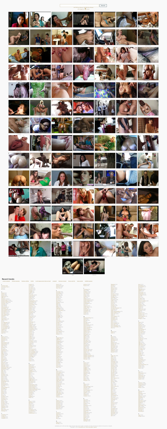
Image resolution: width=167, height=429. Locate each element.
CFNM (30, 297)
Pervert (85, 416)
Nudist (85, 375)
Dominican (31, 382)
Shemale (113, 375)
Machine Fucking (87, 317)
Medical (85, 330)
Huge (57, 391)
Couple (30, 337)
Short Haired (114, 378)
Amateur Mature (5, 301)
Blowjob (3, 385)
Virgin (139, 386)
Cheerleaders (32, 304)
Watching (140, 393)
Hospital (58, 386)
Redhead (113, 339)
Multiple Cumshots (88, 355)
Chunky (30, 309)
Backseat (3, 339)
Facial (57, 294)
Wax (139, 394)
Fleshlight (58, 316)
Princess (113, 302)
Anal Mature (4, 311)
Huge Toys (58, 392)
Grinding (58, 362)
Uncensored (141, 373)
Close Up (31, 316)
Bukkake (3, 406)
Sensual (112, 367)
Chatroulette (31, 302)
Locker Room (86, 307)
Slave (112, 392)
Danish (30, 368)
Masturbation (87, 324)
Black (2, 379)
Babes (2, 336)
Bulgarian (3, 407)
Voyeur (139, 387)
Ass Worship (4, 328)
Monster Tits (86, 350)
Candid (30, 284)
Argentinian (3, 318)
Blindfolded (3, 381)
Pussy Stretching (114, 326)
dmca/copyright (89, 427)
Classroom (31, 311)
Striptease (140, 305)
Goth (57, 357)
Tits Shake (140, 349)
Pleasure (113, 288)
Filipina (57, 307)
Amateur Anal (4, 300)
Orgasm (85, 392)
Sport (139, 284)
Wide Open (140, 405)
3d (1, 288)
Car (29, 286)
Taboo (139, 322)
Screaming (113, 362)
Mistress (85, 342)
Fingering (58, 308)
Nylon (85, 379)
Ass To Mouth (4, 327)
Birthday (3, 374)
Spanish (112, 411)
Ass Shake (3, 324)
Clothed (30, 317)
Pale (84, 402)
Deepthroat (31, 371)
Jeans (57, 415)
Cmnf (30, 319)
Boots (2, 389)
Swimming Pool (141, 316)
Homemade (58, 383)
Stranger (140, 298)
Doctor (30, 377)
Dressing (31, 391)
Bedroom (3, 362)
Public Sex (113, 313)
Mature (85, 326)
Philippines (86, 419)
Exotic (57, 284)
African (2, 295)
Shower (112, 381)
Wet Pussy (140, 400)
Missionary (86, 341)
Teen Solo (140, 332)
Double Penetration (33, 389)
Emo (30, 403)
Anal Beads (3, 308)
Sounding (113, 408)
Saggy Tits (113, 355)
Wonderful (140, 407)
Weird (139, 398)
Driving (30, 394)
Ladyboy (85, 291)
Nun (84, 376)
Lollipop (85, 308)
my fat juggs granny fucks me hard (43, 281)
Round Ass (113, 349)
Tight (139, 342)
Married (85, 320)
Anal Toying (3, 314)
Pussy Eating (114, 323)
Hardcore (58, 375)
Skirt (112, 389)
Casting (30, 290)
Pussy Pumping (114, 325)
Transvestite (141, 359)
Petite (85, 417)
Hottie (57, 388)
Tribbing (140, 361)
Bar (2, 348)
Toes (139, 350)
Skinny (112, 388)
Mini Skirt (86, 340)
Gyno (57, 367)
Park (85, 406)
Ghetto (57, 347)
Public (112, 310)
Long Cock (86, 309)
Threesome (140, 338)
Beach (2, 355)
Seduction (113, 366)
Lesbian (85, 298)
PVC (112, 327)
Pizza (112, 286)
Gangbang (58, 341)
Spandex (113, 409)
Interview (58, 407)
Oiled (85, 385)
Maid (85, 319)
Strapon (140, 302)
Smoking (113, 399)
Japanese (58, 413)
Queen (112, 331)
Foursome (58, 327)
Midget (85, 335)
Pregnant (113, 299)
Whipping (140, 401)
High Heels (58, 380)
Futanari (58, 334)
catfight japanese (88, 281)
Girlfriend (58, 348)
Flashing (58, 315)
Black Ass (3, 380)
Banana (3, 347)
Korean (85, 285)
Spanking (113, 412)
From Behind (59, 331)
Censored (31, 296)
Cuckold (30, 345)
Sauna (112, 358)
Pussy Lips (113, 324)
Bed (2, 361)
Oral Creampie (87, 390)
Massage (85, 322)
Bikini (2, 372)
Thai (139, 336)
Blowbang (3, 383)
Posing (112, 296)
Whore (139, 404)
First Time (58, 309)
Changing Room (32, 300)
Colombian (31, 327)
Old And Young (87, 386)
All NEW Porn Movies (88, 7)
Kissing (57, 423)
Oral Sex (85, 391)
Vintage (140, 385)
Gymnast (58, 366)
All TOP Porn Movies (78, 7)
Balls (2, 346)
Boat (2, 386)
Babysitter (3, 338)
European (31, 409)
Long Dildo (86, 310)
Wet (139, 399)
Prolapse (113, 305)
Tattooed (140, 325)
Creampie (31, 340)
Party (85, 409)
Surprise (140, 312)
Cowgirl (30, 338)
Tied (139, 341)
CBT (30, 293)
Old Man (85, 387)
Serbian (112, 368)
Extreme (58, 286)
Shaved (112, 373)
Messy (85, 333)
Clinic (30, 313)
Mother (85, 353)
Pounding (113, 297)
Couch (30, 335)
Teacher (140, 327)
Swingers (140, 318)
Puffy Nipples (114, 316)
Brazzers (3, 397)
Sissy (112, 383)
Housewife (58, 389)
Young (139, 416)
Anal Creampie (4, 309)
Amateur (3, 298)
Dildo (30, 374)
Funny (57, 332)
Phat (85, 418)
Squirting (140, 289)
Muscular (86, 359)
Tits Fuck (140, 348)
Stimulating (140, 293)
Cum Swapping (32, 352)
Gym (57, 364)
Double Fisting (32, 388)
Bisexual (3, 375)
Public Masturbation (115, 311)
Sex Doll (113, 369)
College (30, 325)
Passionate (86, 410)
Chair (30, 299)
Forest (57, 325)
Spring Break (141, 286)
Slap (112, 391)
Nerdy (85, 371)
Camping (3, 417)
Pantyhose (86, 405)
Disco (30, 376)
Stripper (140, 304)
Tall (139, 323)
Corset (30, 332)
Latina (85, 295)
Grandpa (58, 359)
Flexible (58, 317)
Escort (30, 407)
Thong (139, 337)
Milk (84, 339)
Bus (2, 408)
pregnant (55, 281)
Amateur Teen (4, 302)
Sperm (112, 414)
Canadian (3, 418)
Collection (31, 324)
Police (112, 290)
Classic (30, 310)
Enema (30, 404)
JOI (57, 418)
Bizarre (3, 377)
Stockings (140, 295)
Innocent (58, 403)
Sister (112, 385)
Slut (112, 396)
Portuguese (113, 295)
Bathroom (3, 350)
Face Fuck (58, 291)
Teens (139, 334)
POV (112, 298)
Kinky (57, 422)
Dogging (30, 378)
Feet (57, 301)
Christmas (31, 306)
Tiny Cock (140, 345)
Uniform (140, 377)
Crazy (30, 339)
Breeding (3, 399)
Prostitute (113, 309)
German (58, 346)
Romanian (113, 346)
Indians (57, 400)
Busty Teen (3, 409)
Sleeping (113, 393)
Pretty (112, 300)
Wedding (140, 397)
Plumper (113, 289)
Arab (2, 317)
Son (112, 407)
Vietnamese (141, 383)
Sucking (140, 310)
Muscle (85, 357)
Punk (112, 320)
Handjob (58, 374)
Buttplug (3, 410)
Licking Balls (86, 303)
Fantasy (57, 297)
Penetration (86, 412)
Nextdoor (86, 372)
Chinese (30, 305)
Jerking (57, 416)
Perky (85, 415)
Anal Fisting (3, 310)
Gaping (57, 342)
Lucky (85, 314)
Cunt (30, 357)
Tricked (139, 363)
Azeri (2, 333)
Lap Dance (86, 292)
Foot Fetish (58, 321)
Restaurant (113, 340)
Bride (2, 400)
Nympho (85, 380)
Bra (2, 394)
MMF (85, 343)
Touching (140, 355)
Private (112, 304)
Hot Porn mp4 (4, 285)
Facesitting (58, 292)
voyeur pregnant (6, 281)
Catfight (30, 291)
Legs (85, 297)
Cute (30, 359)
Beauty (2, 360)
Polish (112, 291)
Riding (112, 342)
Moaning (85, 344)
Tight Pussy (140, 344)
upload (95, 427)
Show (112, 380)
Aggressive (3, 296)
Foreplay (58, 324)
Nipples (85, 373)
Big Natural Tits (4, 367)
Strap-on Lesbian (142, 300)
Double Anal (31, 384)
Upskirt (140, 379)
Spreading (140, 285)
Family (57, 296)
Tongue (139, 352)
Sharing (112, 372)
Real (112, 336)
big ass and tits (71, 281)
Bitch (2, 376)
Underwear (140, 375)
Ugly (139, 371)
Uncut (139, 374)
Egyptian (31, 402)
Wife (139, 406)
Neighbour (86, 369)
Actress (3, 294)
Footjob (58, 322)
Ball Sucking (4, 342)
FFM (57, 304)
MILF (85, 336)
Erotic (30, 406)
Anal (2, 306)
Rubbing (113, 350)
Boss (2, 390)
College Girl (31, 326)
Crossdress (31, 342)
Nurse (85, 378)
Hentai (57, 378)
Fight (57, 305)
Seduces (112, 365)
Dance (30, 365)
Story (139, 297)
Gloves (57, 353)
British (2, 401)
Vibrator (140, 382)
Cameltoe (3, 414)
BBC (2, 352)
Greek (57, 361)
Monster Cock (87, 349)
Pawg (85, 411)
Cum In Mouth (32, 351)
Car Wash (31, 288)
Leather (85, 296)
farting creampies (16, 281)
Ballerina (3, 345)
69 (1, 289)
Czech (30, 360)
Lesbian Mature (87, 300)
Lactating (86, 289)
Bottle (2, 392)
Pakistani (86, 400)
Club (30, 318)
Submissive (140, 309)
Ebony (30, 401)
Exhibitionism (32, 413)
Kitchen (85, 284)
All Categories (81, 9)
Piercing (85, 420)
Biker (2, 370)
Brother (3, 402)
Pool (112, 292)
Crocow (87, 9)
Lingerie (85, 305)
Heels (57, 376)
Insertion (58, 404)
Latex (85, 294)
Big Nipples (3, 368)
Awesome (3, 331)
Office (85, 384)
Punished (113, 318)
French (57, 330)
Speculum (113, 413)
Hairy (57, 371)
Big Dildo (3, 366)
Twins (139, 368)
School (112, 360)
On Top (85, 388)
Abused (3, 293)
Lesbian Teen (86, 301)
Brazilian (3, 396)
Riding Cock (113, 343)
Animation (3, 315)
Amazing (3, 303)
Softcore (113, 402)
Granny (57, 360)
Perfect (85, 413)
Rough (112, 348)
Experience (58, 285)
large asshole (80, 281)
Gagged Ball (58, 337)
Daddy (30, 364)
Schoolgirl (113, 361)
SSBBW (140, 290)
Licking (85, 302)
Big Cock (3, 365)
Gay (57, 344)
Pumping (113, 317)
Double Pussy (32, 390)
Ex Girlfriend (31, 410)
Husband (58, 396)
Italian (57, 408)
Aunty (2, 330)
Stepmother (141, 292)
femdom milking (25, 281)
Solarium (113, 403)
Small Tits (113, 398)
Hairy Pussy (58, 372)
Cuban (30, 344)
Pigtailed (113, 284)
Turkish (139, 365)
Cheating (31, 303)
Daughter (31, 370)
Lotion (85, 312)
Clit (29, 315)
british (32, 281)
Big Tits (3, 369)
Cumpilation (31, 353)
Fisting (57, 312)
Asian (2, 320)
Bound (2, 393)
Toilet (139, 351)
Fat (56, 298)
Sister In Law (114, 386)
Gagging (58, 339)
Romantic (113, 347)
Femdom (58, 302)
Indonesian (58, 401)
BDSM (2, 354)
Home (57, 382)
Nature (85, 366)
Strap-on (140, 299)
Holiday (58, 381)
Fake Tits (58, 295)
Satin (112, 356)
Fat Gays (58, 300)
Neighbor (86, 368)
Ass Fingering (4, 322)
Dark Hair (31, 369)
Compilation (31, 329)
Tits (139, 347)
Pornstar (113, 293)
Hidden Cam (59, 379)
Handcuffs (58, 373)
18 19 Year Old (4, 286)
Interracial (58, 406)
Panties (85, 403)
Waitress (140, 391)
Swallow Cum (141, 313)
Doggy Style (31, 379)
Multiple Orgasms (87, 356)
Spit (112, 415)
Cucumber (31, 346)
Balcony (3, 340)
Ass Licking (3, 323)
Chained (30, 298)
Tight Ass (140, 343)
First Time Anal (59, 310)
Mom (85, 347)
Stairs (139, 291)
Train (139, 357)
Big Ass (3, 363)
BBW (2, 353)
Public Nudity (114, 312)
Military (85, 337)
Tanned (139, 324)
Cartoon (30, 289)
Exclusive (31, 411)
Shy (111, 382)
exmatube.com (81, 427)
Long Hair (86, 311)
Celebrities (31, 295)
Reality (112, 337)
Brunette (3, 403)
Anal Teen (3, 313)
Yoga (139, 415)
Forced (57, 323)
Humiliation (58, 393)
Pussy (112, 322)
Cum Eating (31, 350)
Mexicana (86, 334)
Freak (57, 328)
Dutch (30, 397)
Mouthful (86, 354)
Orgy (85, 393)
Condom (30, 330)
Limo (85, 304)
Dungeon (31, 396)
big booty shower (62, 281)
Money (85, 348)
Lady (85, 290)
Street (139, 303)
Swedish (140, 315)
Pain (84, 399)
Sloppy (112, 394)
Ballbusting (3, 343)
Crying (30, 343)
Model (85, 346)
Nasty (85, 362)
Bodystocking (4, 387)
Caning (30, 285)
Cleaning (30, 312)
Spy (139, 288)
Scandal (112, 359)
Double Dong (32, 386)
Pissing (112, 285)
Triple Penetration (142, 364)
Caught (30, 292)
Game (57, 340)
